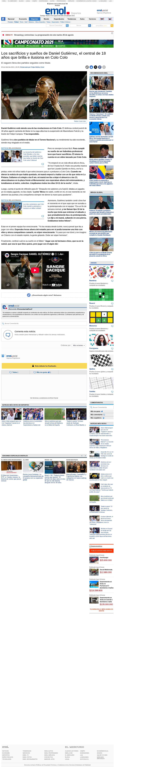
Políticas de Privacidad (43, 765)
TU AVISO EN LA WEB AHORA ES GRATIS (101, 610)
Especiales (55, 22)
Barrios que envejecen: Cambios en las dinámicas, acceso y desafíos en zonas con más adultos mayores (101, 94)
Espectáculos (59, 19)
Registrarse (107, 13)
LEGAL (67, 759)
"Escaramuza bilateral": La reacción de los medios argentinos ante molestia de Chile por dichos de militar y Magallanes (101, 443)
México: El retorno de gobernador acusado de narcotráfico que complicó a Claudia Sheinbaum (100, 233)
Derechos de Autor (29, 765)
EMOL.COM (68, 753)
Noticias (21, 46)
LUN (81, 755)
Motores (31, 22)
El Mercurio (12, 1)
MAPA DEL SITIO (49, 759)
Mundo (46, 19)
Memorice (93, 326)
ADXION (99, 753)
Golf (26, 22)
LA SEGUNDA (84, 757)
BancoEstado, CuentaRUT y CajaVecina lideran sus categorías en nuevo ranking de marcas (76, 477)
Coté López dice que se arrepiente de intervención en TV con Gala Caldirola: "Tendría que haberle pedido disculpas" (101, 488)
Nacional (11, 19)
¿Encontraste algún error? (46, 295)
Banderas (92, 280)
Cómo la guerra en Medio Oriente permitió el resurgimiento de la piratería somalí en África (100, 254)
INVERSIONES (84, 753)
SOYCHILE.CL (84, 759)
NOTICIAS (5, 751)
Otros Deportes (40, 22)
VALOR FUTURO (102, 755)
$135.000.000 (106, 604)
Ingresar (99, 13)
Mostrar (57, 5)
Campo (34, 1)
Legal (28, 1)
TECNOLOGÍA (6, 759)
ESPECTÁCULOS (7, 757)
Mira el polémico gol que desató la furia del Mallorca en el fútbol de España (54, 423)
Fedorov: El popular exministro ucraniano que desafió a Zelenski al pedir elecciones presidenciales (101, 212)
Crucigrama (93, 348)
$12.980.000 (106, 572)
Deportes (34, 19)
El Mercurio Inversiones (11, 460)
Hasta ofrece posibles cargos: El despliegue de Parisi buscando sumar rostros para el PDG (100, 161)
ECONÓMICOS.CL (102, 751)
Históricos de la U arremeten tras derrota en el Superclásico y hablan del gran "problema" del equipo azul (32, 425)
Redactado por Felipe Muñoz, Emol (32, 67)
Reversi (92, 303)
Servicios (92, 19)
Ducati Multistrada (106, 570)
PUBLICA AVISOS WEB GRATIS (101, 551)
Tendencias (72, 19)
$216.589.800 (95, 590)
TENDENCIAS (27, 751)
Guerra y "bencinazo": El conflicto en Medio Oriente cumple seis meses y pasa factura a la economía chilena (101, 116)
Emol (4, 1)
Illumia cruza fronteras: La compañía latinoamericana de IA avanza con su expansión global (33, 477)
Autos (52, 1)
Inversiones (43, 1)
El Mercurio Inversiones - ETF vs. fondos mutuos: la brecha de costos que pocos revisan (11, 478)
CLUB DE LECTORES (71, 751)
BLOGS (67, 757)
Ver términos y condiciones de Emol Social (44, 398)
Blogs (21, 1)
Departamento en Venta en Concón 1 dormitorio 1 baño (106, 600)
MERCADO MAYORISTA (100, 757)
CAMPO (82, 751)
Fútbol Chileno (65, 22)
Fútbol (16, 22)
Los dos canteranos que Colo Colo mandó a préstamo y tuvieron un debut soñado (33, 206)
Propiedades (61, 1)
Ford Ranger (104, 557)
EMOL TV (26, 755)
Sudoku (92, 391)
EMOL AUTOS (48, 751)
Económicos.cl (82, 1)
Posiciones (49, 46)
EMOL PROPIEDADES (51, 753)
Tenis (21, 22)
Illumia (26, 460)
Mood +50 (48, 460)
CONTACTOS (48, 757)
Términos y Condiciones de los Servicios (63, 765)
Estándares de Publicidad (83, 765)
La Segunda (103, 1)
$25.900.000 (106, 560)
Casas (94, 1)
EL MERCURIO (69, 755)
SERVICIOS (26, 753)
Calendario (34, 46)
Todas (48, 22)
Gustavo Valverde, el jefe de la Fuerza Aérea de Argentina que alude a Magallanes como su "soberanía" (101, 520)
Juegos (93, 263)
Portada (10, 22)
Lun (110, 1)
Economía (23, 19)
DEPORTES (6, 755)
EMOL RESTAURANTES (30, 759)
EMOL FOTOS (27, 757)
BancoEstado (72, 460)
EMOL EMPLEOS (49, 755)
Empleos (71, 1)
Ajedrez (92, 369)
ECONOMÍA (6, 753)
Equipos (61, 46)
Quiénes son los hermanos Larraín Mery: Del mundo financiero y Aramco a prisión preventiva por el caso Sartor (101, 139)
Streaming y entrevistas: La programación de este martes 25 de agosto (44, 35)
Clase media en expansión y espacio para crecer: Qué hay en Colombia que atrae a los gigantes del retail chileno (101, 183)
